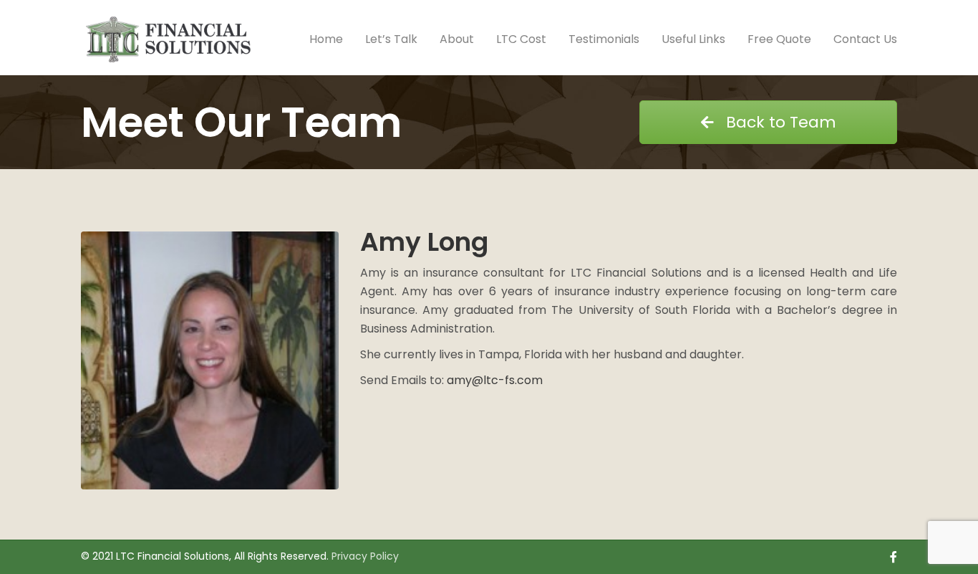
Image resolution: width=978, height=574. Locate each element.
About (457, 39)
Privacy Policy (365, 556)
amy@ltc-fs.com (495, 380)
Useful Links (693, 39)
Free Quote (779, 39)
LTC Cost (521, 39)
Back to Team (779, 122)
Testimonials (603, 39)
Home (326, 39)
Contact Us (865, 39)
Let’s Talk (391, 39)
